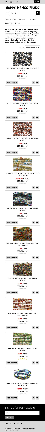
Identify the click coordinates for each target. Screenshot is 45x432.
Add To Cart (12, 83)
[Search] (38, 13)
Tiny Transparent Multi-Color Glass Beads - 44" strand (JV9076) (22, 244)
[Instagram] (7, 423)
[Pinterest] (18, 423)
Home (7, 20)
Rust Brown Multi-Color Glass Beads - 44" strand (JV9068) (22, 314)
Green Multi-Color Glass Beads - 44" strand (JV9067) (23, 349)
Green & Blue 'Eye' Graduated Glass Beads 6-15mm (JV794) (22, 384)
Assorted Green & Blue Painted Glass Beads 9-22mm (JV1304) (22, 174)
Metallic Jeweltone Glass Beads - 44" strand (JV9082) (22, 209)
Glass (14, 20)
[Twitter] (14, 423)
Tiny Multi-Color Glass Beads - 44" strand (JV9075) (22, 279)
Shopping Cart (13, 2)
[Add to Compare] (33, 82)
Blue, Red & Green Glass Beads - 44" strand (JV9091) (22, 104)
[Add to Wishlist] (37, 82)
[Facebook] (10, 423)
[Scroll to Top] (41, 423)
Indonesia (22, 20)
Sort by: (22, 48)
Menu (37, 2)
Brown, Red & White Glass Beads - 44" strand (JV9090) (22, 139)
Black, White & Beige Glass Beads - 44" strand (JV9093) (22, 69)
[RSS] (21, 423)
